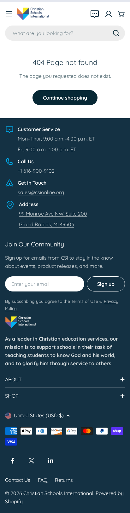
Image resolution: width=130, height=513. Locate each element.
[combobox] (65, 33)
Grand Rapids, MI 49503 (46, 224)
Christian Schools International (58, 493)
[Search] (116, 33)
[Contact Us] (95, 14)
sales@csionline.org (41, 192)
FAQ (42, 480)
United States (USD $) (39, 415)
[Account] (108, 14)
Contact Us (17, 480)
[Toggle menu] (9, 14)
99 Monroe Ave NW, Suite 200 (53, 213)
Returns (64, 480)
